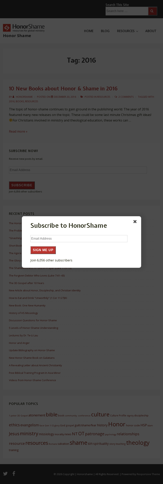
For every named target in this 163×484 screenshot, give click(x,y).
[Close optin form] (135, 222)
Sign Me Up (43, 250)
